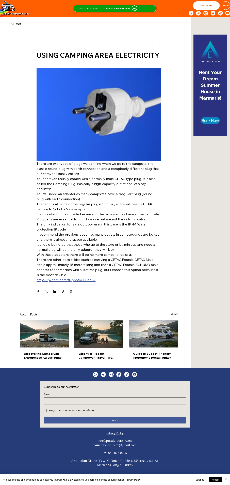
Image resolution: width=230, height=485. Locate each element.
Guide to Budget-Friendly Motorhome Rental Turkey (152, 355)
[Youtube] (227, 13)
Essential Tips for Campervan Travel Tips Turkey (95, 355)
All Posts (16, 23)
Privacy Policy (115, 433)
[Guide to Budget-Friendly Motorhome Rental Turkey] (153, 333)
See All (174, 313)
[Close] (226, 479)
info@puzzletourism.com (115, 441)
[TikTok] (220, 13)
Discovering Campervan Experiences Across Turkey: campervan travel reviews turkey (44, 355)
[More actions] (159, 46)
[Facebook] (213, 13)
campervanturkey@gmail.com (115, 445)
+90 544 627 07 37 (115, 453)
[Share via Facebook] (38, 291)
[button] (206, 5)
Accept (215, 479)
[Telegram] (198, 13)
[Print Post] (71, 291)
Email (48, 394)
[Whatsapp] (191, 13)
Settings (199, 479)
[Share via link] (62, 291)
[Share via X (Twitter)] (46, 291)
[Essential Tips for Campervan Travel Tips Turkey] (98, 334)
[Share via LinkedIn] (54, 291)
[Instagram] (205, 13)
